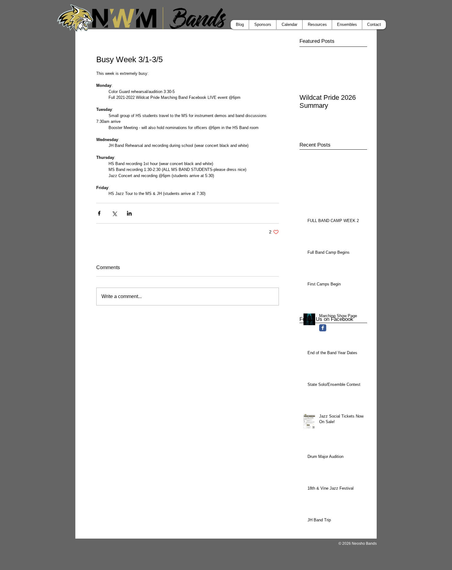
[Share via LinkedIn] (129, 213)
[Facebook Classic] (322, 327)
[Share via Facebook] (99, 213)
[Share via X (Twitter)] (114, 213)
